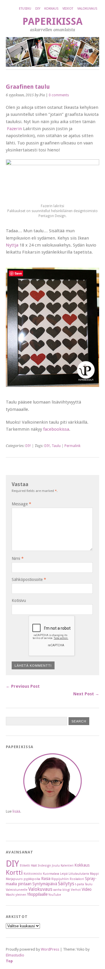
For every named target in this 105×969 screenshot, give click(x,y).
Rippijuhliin (60, 879)
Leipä (64, 874)
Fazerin (14, 128)
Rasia (45, 878)
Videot (67, 9)
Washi (10, 895)
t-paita (79, 884)
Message (21, 504)
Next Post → (86, 694)
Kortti (14, 872)
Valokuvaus (87, 9)
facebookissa (56, 429)
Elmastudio (15, 955)
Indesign (44, 865)
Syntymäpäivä (44, 883)
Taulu (56, 446)
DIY (37, 9)
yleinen (20, 895)
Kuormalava (51, 874)
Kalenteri (67, 865)
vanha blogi (61, 890)
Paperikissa (52, 21)
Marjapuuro (14, 879)
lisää (16, 811)
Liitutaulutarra (79, 874)
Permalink (72, 446)
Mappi (94, 874)
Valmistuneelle (16, 890)
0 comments (59, 95)
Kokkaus (51, 9)
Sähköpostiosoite (29, 579)
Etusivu (25, 9)
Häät (34, 865)
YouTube (54, 895)
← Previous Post (23, 686)
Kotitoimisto (33, 874)
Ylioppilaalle (37, 894)
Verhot (76, 890)
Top (9, 961)
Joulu (56, 865)
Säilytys (66, 883)
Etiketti (25, 865)
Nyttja (12, 245)
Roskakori (77, 879)
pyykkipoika (32, 879)
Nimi (18, 558)
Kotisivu (19, 600)
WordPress (50, 949)
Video (87, 889)
